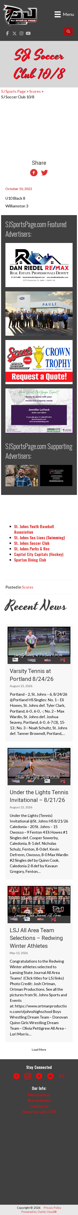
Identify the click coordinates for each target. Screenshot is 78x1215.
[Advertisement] (39, 1159)
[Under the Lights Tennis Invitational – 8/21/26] (39, 812)
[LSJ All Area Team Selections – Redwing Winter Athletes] (39, 963)
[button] (7, 33)
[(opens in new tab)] (39, 264)
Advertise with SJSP (39, 1111)
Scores (27, 587)
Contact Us (39, 1106)
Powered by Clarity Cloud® (39, 1212)
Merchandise (39, 1094)
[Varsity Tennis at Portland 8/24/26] (39, 683)
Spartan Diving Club (30, 560)
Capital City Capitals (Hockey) (38, 554)
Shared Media (39, 1100)
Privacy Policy (52, 1207)
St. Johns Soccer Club (31, 543)
